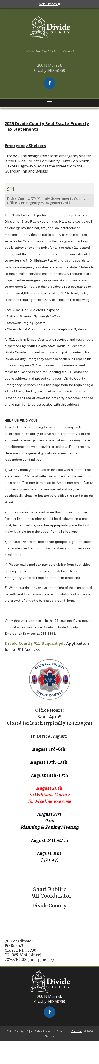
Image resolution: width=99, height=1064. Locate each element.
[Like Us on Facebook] (49, 83)
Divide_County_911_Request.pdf (35, 643)
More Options (48, 4)
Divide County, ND (21, 199)
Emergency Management (41, 203)
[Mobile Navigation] (49, 103)
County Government (54, 199)
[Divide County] (49, 29)
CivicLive (76, 1031)
